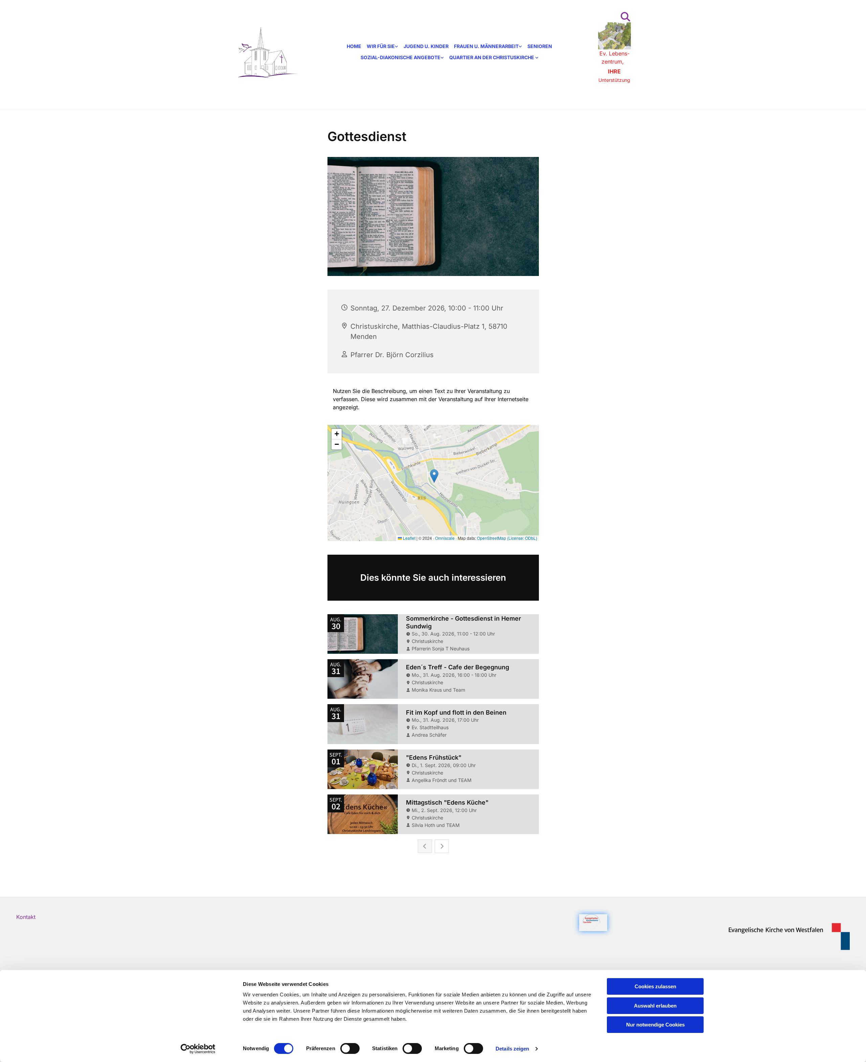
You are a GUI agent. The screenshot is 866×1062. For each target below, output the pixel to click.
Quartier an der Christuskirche (492, 57)
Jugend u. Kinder (426, 46)
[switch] (350, 1048)
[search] (625, 16)
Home (354, 46)
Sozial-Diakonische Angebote (400, 57)
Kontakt (26, 917)
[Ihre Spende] (614, 35)
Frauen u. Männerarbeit (486, 46)
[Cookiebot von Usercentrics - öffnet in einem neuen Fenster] (198, 1049)
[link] (382, 46)
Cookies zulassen (655, 986)
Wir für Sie (381, 46)
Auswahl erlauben (655, 1006)
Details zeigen (512, 1049)
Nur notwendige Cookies (655, 1025)
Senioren (539, 46)
